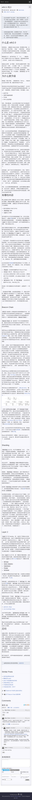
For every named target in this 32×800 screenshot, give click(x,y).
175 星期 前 (10, 747)
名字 (3, 772)
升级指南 (11, 263)
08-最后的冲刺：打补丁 (9, 686)
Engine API (4, 335)
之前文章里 (7, 424)
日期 (8, 707)
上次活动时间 (16, 707)
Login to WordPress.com (14, 770)
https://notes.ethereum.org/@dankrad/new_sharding (15, 734)
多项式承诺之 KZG (8, 682)
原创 (5, 12)
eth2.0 (8, 12)
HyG (16, 798)
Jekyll (11, 796)
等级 (11, 707)
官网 (11, 218)
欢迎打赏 (21, 663)
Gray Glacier (10, 420)
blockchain (21, 10)
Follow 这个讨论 (28, 705)
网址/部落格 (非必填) (25, 772)
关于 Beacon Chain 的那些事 (13, 694)
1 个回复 (8, 724)
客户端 (14, 431)
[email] (21, 794)
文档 (11, 577)
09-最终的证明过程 (8, 684)
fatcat (2, 1)
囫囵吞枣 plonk (7, 678)
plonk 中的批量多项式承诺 (10, 680)
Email (12, 772)
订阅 (3, 779)
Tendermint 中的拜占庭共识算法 (14, 690)
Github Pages (17, 796)
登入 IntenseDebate (5, 770)
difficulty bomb (22, 387)
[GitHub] (19, 794)
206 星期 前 (13, 710)
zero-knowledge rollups (9, 609)
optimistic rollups (7, 607)
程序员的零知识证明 (8, 676)
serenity (12, 12)
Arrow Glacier (18, 420)
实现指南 (18, 429)
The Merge (13, 374)
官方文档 (15, 558)
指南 (24, 488)
